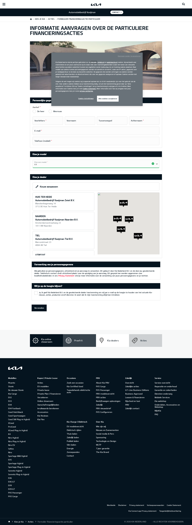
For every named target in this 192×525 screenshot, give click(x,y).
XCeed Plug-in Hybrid (18, 430)
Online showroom (45, 401)
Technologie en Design (106, 441)
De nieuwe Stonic (16, 390)
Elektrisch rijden (74, 430)
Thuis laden (72, 434)
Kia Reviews (42, 416)
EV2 (10, 397)
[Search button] (183, 4)
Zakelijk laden (73, 437)
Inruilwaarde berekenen (48, 408)
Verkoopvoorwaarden (155, 505)
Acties (40, 383)
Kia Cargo (12, 394)
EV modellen (43, 386)
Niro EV (11, 445)
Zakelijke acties (132, 386)
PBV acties (101, 397)
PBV (127, 405)
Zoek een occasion (75, 383)
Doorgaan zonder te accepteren (129, 56)
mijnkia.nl (100, 62)
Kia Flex (40, 419)
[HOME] (31, 19)
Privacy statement (136, 505)
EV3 (10, 401)
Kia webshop (160, 401)
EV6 (10, 478)
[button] (130, 219)
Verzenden (39, 308)
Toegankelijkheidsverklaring (170, 511)
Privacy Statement (66, 276)
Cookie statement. (89, 88)
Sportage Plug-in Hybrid (19, 467)
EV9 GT (11, 489)
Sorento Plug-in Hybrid (18, 474)
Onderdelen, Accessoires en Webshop (167, 406)
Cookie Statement (174, 505)
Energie (70, 448)
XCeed (11, 423)
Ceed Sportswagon (16, 416)
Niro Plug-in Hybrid (17, 441)
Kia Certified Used (75, 386)
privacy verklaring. (86, 91)
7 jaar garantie (102, 448)
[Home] (9, 521)
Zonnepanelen (73, 452)
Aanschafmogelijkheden (48, 405)
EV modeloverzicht (75, 426)
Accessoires (42, 412)
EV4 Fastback (14, 408)
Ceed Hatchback (15, 412)
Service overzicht (162, 383)
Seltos (11, 448)
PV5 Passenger (15, 492)
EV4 (10, 405)
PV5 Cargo (13, 496)
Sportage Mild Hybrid (17, 456)
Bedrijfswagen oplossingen (108, 401)
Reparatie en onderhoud (166, 386)
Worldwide (111, 505)
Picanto (11, 383)
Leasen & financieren (134, 397)
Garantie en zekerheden (166, 390)
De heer (40, 111)
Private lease (43, 390)
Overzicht (129, 383)
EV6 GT (11, 481)
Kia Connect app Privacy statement (142, 511)
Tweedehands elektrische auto (78, 391)
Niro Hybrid (13, 437)
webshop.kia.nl (112, 62)
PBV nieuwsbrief (103, 408)
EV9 (10, 485)
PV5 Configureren (104, 412)
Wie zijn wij (101, 426)
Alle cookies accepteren (108, 99)
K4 (9, 434)
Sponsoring (101, 437)
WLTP (98, 445)
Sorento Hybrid (15, 470)
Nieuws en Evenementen (107, 430)
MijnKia (158, 410)
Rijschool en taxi (132, 401)
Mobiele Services (162, 397)
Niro (10, 452)
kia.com (94, 62)
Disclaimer (122, 505)
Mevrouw (57, 111)
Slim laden (71, 445)
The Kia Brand (102, 452)
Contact (116, 12)
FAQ (156, 414)
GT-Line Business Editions (137, 390)
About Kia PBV (102, 383)
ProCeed (12, 426)
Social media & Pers (105, 434)
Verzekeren (42, 397)
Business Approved (134, 394)
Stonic (11, 386)
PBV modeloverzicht (105, 394)
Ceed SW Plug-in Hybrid (19, 419)
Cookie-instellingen (86, 98)
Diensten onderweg (163, 394)
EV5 (10, 459)
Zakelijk (99, 405)
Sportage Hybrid (15, 463)
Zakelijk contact (132, 408)
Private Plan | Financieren (49, 394)
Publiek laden (73, 441)
